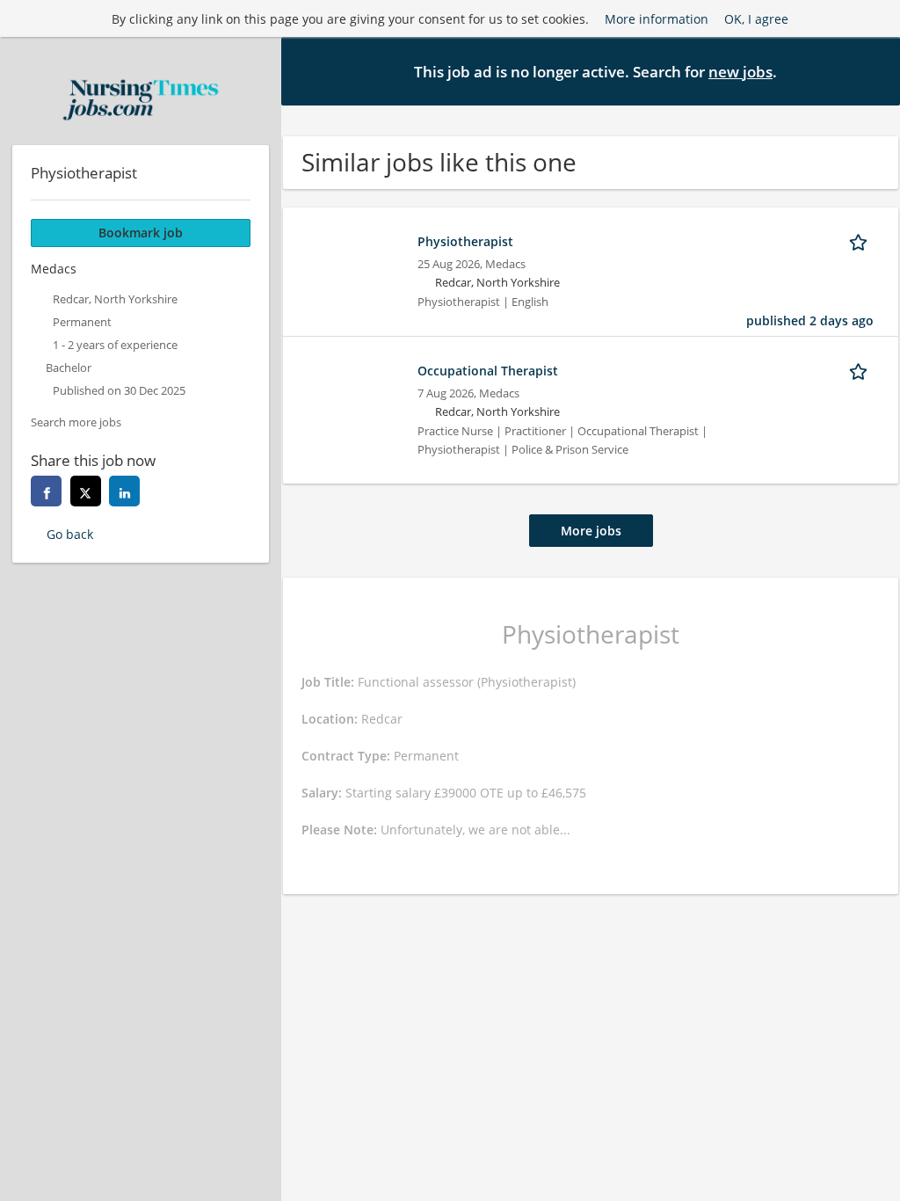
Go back (70, 534)
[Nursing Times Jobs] (140, 100)
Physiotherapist (465, 241)
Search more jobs (76, 422)
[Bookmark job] (861, 241)
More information (656, 19)
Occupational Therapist (487, 370)
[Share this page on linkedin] (124, 491)
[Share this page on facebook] (46, 491)
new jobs (740, 72)
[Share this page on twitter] (85, 491)
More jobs (591, 530)
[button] (872, 70)
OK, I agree (756, 19)
